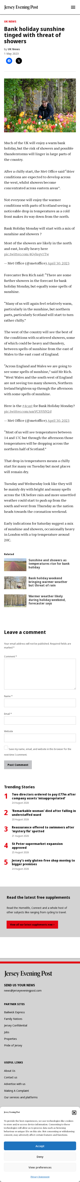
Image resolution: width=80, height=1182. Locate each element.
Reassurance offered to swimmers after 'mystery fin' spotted (43, 829)
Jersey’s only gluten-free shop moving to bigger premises (43, 862)
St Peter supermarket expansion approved (37, 846)
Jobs (6, 1032)
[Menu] (73, 7)
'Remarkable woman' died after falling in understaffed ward (44, 813)
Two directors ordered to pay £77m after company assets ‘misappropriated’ (44, 796)
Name (8, 696)
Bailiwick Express (14, 1012)
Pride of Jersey (13, 1045)
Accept (40, 1146)
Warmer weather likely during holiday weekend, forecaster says (47, 599)
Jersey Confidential (15, 1025)
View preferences (40, 1167)
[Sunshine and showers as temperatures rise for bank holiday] (15, 565)
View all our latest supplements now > (32, 924)
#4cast (27, 405)
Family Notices (13, 1019)
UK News (10, 21)
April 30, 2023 (59, 263)
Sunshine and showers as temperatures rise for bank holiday (49, 563)
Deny (40, 1157)
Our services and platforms (21, 1097)
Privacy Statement (40, 1176)
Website (8, 731)
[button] (74, 1113)
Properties (10, 1039)
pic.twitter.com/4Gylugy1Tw (26, 254)
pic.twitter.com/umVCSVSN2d (27, 411)
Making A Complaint (16, 1090)
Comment (10, 656)
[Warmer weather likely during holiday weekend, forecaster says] (15, 601)
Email (8, 713)
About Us (9, 1071)
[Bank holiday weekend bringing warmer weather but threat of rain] (15, 583)
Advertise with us (14, 1084)
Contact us (10, 1077)
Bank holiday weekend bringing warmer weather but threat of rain (48, 581)
